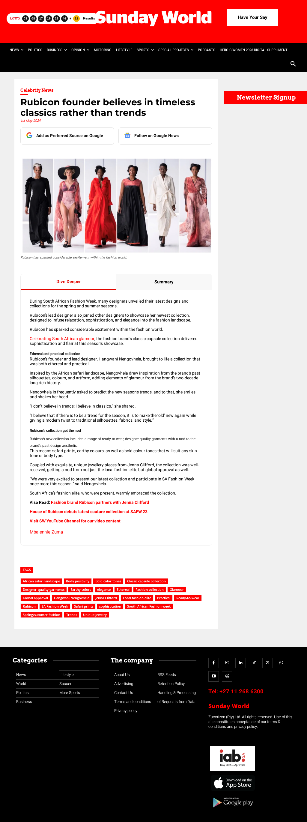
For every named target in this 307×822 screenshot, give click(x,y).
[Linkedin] (240, 663)
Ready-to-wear (187, 598)
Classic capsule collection (146, 581)
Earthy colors (80, 589)
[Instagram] (227, 663)
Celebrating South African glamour (62, 339)
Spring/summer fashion (41, 614)
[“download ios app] (232, 791)
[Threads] (227, 676)
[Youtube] (213, 676)
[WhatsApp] (281, 663)
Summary (164, 282)
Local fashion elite (137, 598)
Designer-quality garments (43, 589)
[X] (267, 663)
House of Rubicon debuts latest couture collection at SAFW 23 (89, 512)
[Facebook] (213, 663)
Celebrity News (37, 90)
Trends (71, 614)
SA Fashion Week (55, 606)
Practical (163, 598)
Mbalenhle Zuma (46, 532)
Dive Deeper (68, 281)
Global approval (35, 598)
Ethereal (123, 589)
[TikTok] (254, 663)
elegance (104, 589)
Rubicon (29, 606)
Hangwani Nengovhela (71, 598)
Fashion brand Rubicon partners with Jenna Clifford (100, 502)
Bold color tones (108, 581)
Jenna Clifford (106, 598)
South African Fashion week (149, 606)
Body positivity (77, 581)
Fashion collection (150, 589)
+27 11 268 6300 (241, 691)
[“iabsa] (232, 771)
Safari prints (83, 606)
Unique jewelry (95, 614)
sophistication (110, 606)
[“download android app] (232, 809)
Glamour (177, 589)
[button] (293, 64)
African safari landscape (41, 581)
